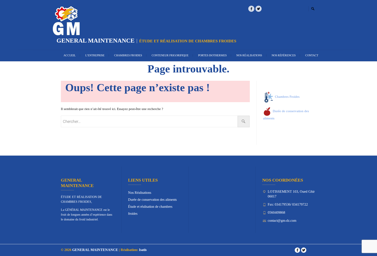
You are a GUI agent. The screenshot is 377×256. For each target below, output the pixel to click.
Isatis (143, 250)
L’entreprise (95, 55)
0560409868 (276, 212)
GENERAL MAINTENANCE (96, 40)
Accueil (69, 55)
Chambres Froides (128, 55)
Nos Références (284, 55)
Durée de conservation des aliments (152, 199)
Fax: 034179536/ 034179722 (288, 204)
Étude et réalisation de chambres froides (150, 210)
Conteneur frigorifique (170, 55)
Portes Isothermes (212, 55)
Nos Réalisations (249, 55)
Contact (311, 55)
